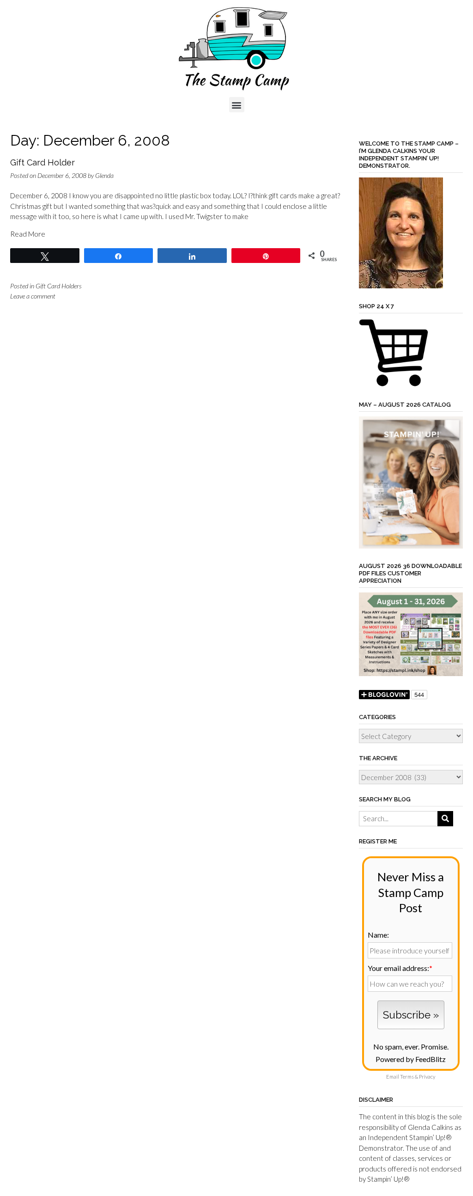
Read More (27, 234)
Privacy (427, 1077)
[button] (236, 104)
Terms (407, 1077)
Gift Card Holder (42, 162)
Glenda (104, 175)
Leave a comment (32, 296)
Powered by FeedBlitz (411, 1059)
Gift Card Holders (59, 286)
